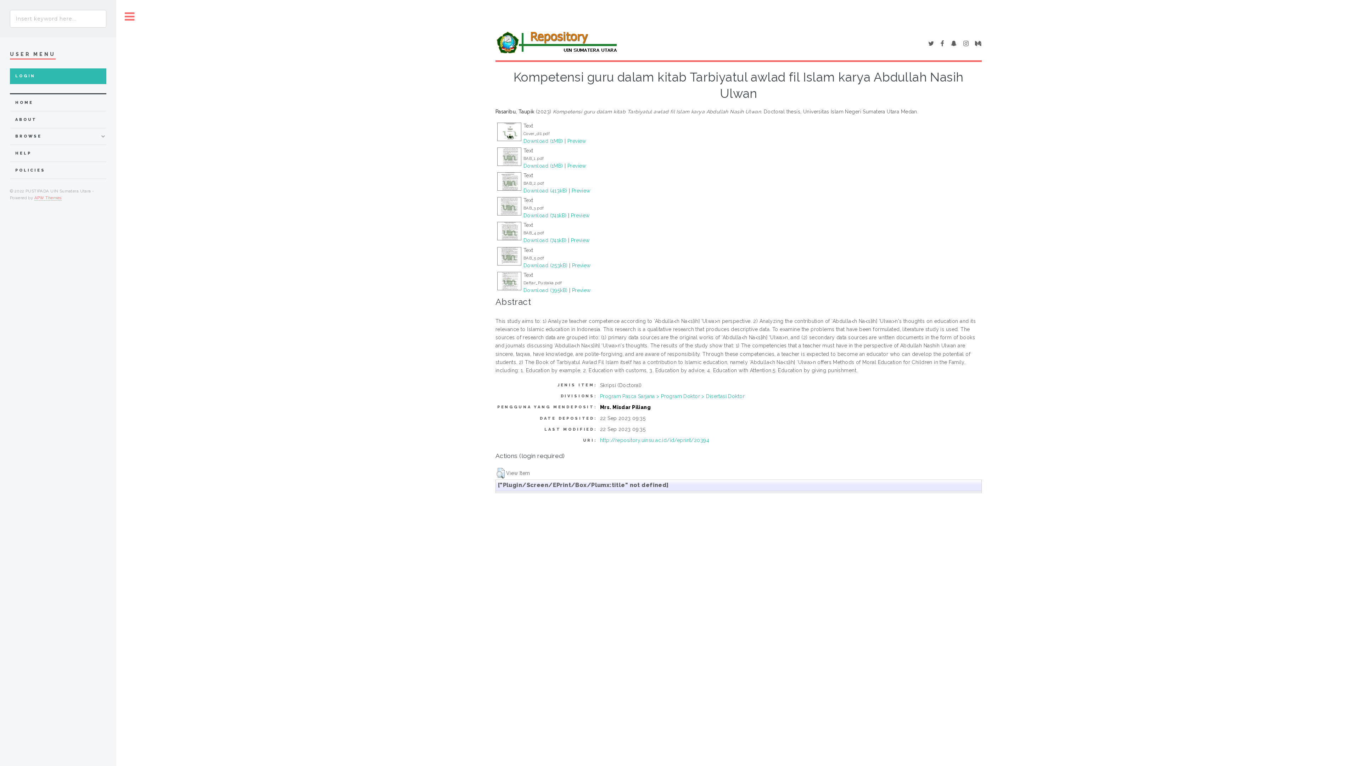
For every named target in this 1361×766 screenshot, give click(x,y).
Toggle (129, 17)
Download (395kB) (545, 290)
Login (25, 76)
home (24, 102)
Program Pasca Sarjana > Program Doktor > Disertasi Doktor (672, 396)
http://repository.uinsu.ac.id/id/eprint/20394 (654, 440)
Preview (576, 141)
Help (23, 153)
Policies (30, 170)
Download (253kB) (545, 265)
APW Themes (48, 197)
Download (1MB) (543, 141)
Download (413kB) (545, 191)
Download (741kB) (545, 215)
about (26, 119)
